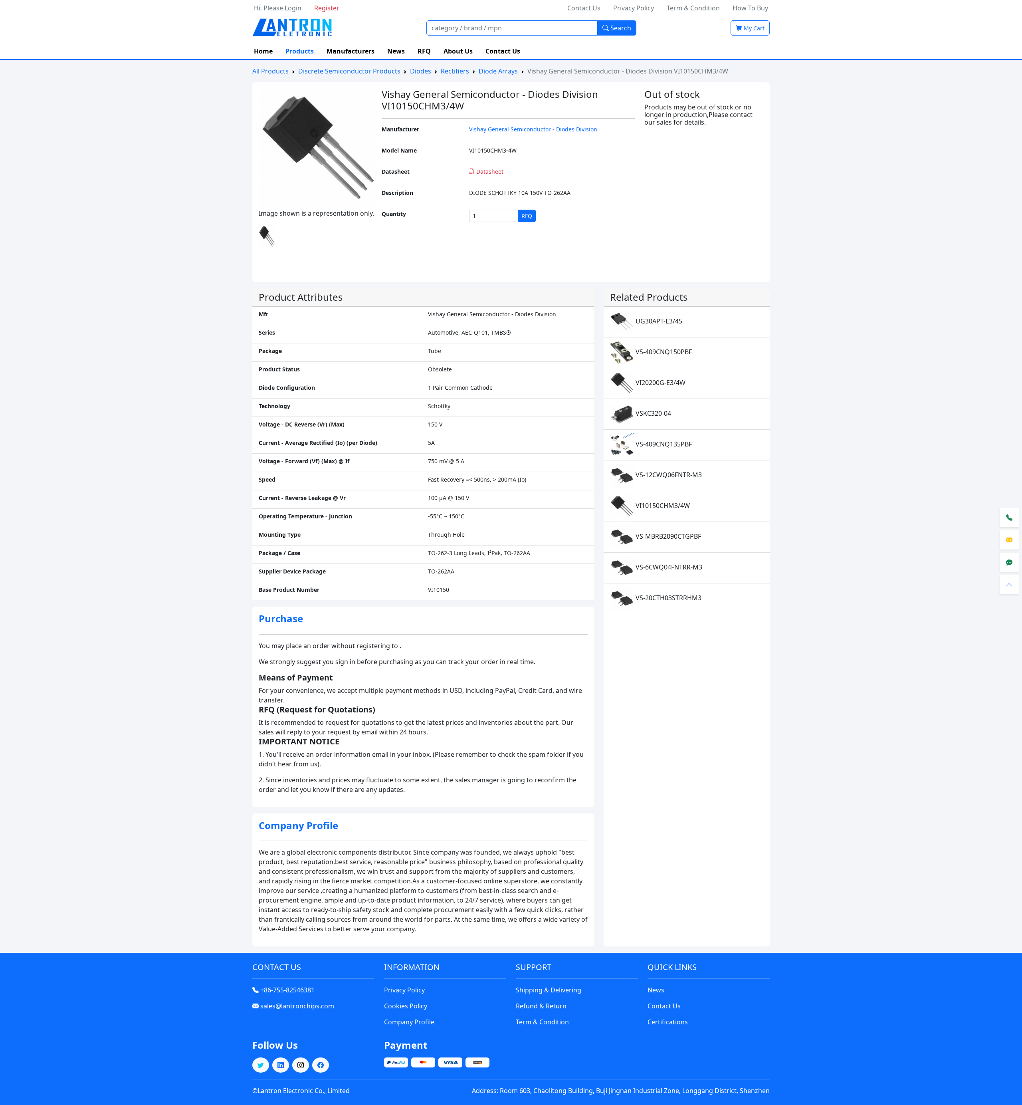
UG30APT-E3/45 (658, 321)
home (263, 51)
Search (620, 28)
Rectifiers (455, 71)
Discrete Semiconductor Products (349, 71)
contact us (502, 51)
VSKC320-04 (652, 413)
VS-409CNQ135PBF (663, 444)
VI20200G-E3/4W (659, 382)
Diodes (420, 71)
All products (270, 71)
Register (326, 8)
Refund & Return (541, 1006)
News (656, 990)
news (396, 51)
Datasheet (489, 171)
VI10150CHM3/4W (662, 505)
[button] (260, 1065)
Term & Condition (693, 8)
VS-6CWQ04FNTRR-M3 (668, 567)
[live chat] (1009, 562)
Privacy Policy (633, 8)
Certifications (668, 1022)
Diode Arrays (498, 71)
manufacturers (350, 51)
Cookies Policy (405, 1006)
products (299, 51)
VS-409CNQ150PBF (663, 351)
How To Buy (750, 8)
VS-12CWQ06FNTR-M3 (668, 474)
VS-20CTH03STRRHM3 (667, 597)
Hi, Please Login (277, 8)
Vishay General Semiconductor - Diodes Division (533, 129)
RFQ (424, 51)
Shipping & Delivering (548, 990)
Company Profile (409, 1022)
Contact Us (583, 8)
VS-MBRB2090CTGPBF (667, 536)
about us (458, 51)
